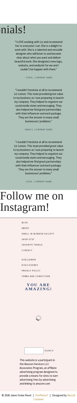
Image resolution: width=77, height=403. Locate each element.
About (25, 228)
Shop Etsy (28, 239)
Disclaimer (29, 259)
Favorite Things (32, 244)
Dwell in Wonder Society (38, 233)
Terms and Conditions (36, 276)
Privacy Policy (31, 270)
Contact (27, 250)
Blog (25, 222)
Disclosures (30, 265)
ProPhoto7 (41, 395)
